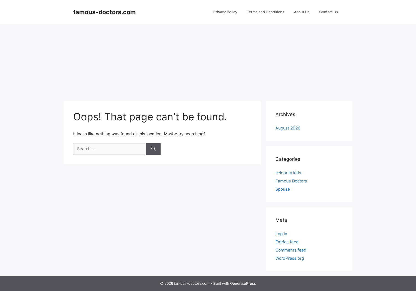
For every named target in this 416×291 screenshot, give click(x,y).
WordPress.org (289, 258)
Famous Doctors (291, 181)
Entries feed (287, 241)
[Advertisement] (208, 60)
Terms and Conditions (265, 12)
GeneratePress (243, 283)
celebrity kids (288, 172)
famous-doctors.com (104, 12)
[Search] (153, 149)
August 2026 (287, 128)
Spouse (282, 189)
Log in (281, 233)
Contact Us (328, 12)
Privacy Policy (225, 12)
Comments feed (290, 250)
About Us (302, 12)
